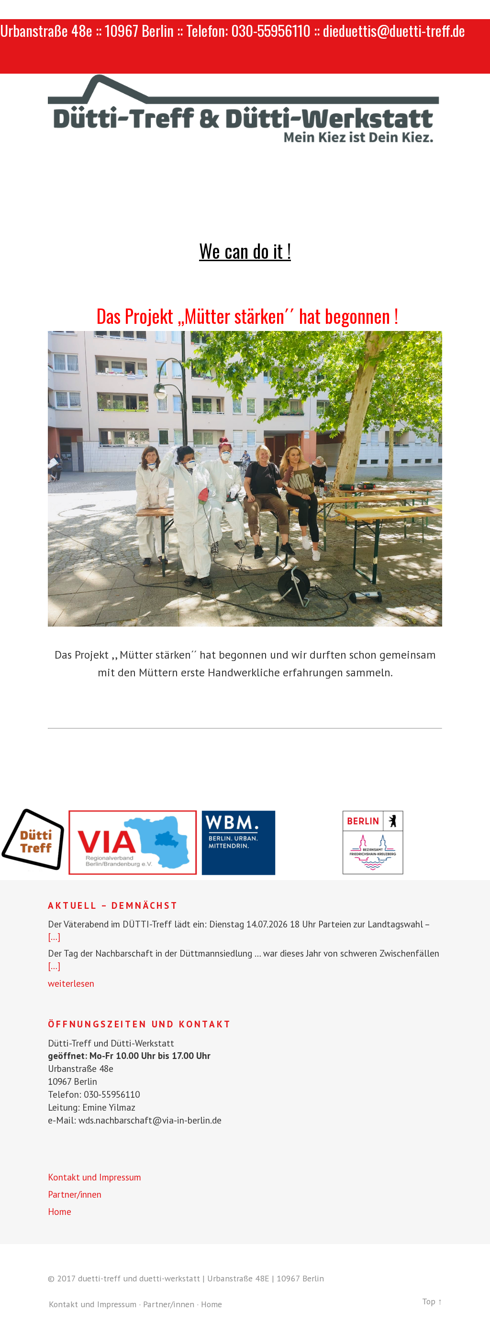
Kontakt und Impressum (94, 1177)
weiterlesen (71, 983)
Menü (245, 62)
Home (59, 1211)
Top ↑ (432, 1301)
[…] (54, 936)
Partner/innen (74, 1194)
